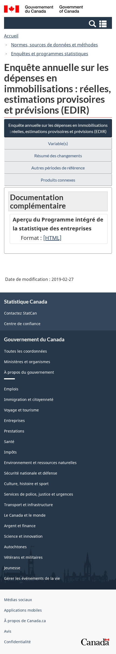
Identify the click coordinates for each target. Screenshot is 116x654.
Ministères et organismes (27, 361)
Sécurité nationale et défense (30, 473)
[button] (58, 23)
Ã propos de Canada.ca (25, 620)
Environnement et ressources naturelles (40, 462)
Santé (9, 441)
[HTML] (52, 237)
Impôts (10, 452)
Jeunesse (12, 567)
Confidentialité (17, 641)
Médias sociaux (18, 599)
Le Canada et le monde (25, 515)
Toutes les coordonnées (25, 351)
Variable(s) (58, 143)
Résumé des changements (58, 155)
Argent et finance (20, 525)
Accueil (11, 36)
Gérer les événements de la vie (32, 578)
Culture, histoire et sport (26, 483)
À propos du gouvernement (29, 372)
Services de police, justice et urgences (38, 494)
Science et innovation (23, 536)
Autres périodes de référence (58, 167)
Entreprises (14, 420)
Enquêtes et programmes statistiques (49, 54)
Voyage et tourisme (21, 410)
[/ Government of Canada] (43, 9)
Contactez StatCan (20, 313)
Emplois (11, 388)
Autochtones (15, 546)
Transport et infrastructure (28, 504)
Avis (7, 631)
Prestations (14, 431)
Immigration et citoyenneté (28, 399)
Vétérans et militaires (23, 557)
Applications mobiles (23, 610)
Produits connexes (58, 179)
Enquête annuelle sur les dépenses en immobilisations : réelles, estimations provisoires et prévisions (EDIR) (58, 128)
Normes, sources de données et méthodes (54, 45)
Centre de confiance (22, 323)
